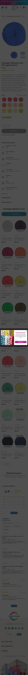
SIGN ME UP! (20, 342)
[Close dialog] (26, 331)
